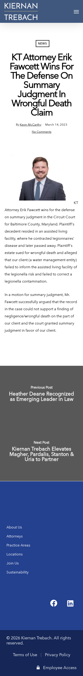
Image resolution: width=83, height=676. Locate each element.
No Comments (41, 131)
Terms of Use (25, 654)
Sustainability (17, 572)
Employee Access (60, 667)
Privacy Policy (57, 654)
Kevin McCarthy (30, 124)
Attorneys (14, 536)
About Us (14, 527)
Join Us (12, 563)
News (42, 43)
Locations (14, 554)
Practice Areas (18, 545)
